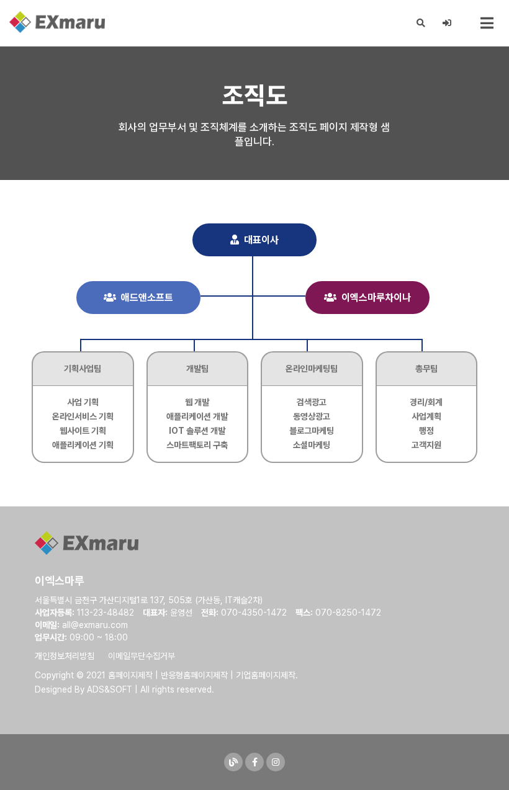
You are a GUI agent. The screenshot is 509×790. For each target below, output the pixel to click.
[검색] (421, 23)
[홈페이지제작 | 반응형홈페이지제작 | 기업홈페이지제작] (57, 22)
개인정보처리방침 (64, 656)
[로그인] (447, 23)
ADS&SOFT (109, 689)
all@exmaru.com (95, 625)
